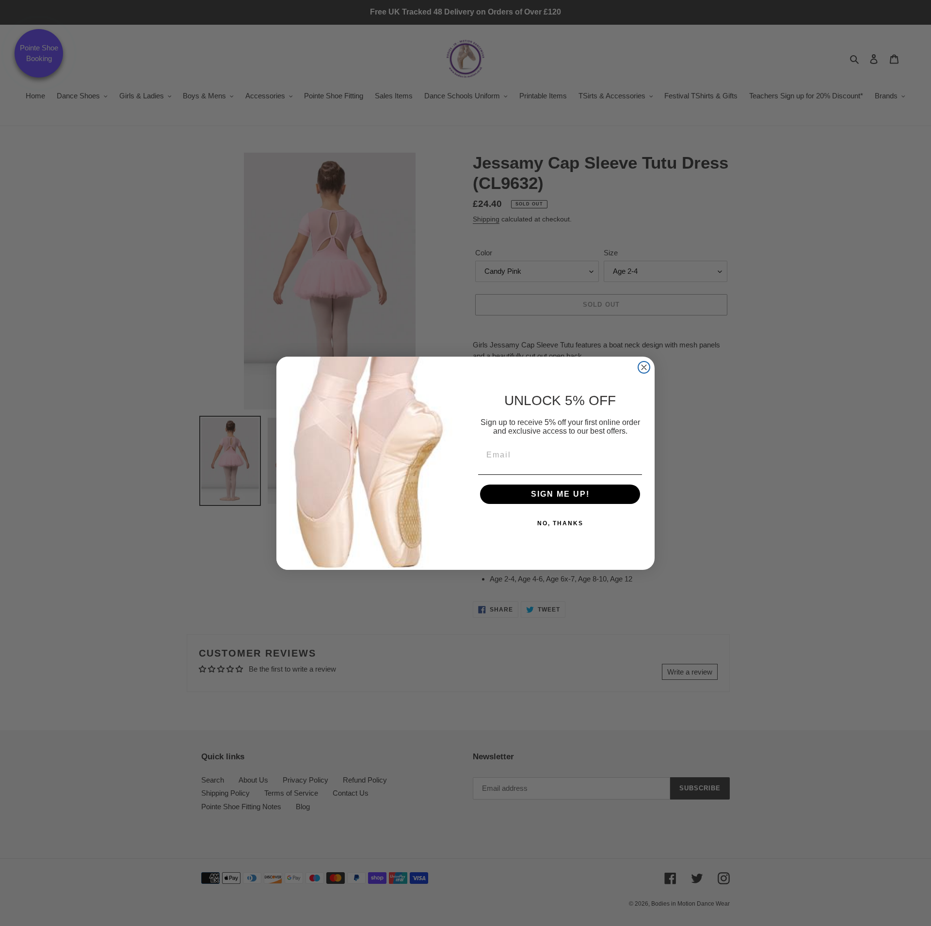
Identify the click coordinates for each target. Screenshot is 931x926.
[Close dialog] (644, 367)
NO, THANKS (560, 523)
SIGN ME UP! (560, 494)
